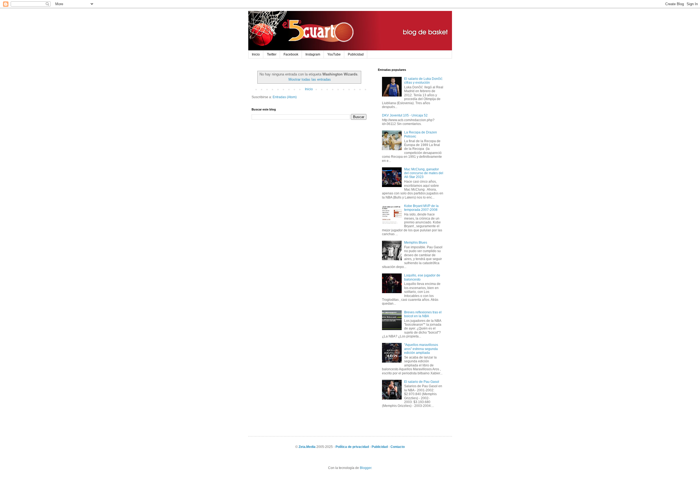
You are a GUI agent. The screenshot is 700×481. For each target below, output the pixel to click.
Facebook (291, 54)
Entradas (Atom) (285, 97)
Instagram (312, 54)
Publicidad (356, 54)
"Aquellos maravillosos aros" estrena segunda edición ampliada (421, 349)
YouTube (334, 54)
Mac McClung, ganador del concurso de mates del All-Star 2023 (423, 173)
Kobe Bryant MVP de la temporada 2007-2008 (421, 208)
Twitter (271, 54)
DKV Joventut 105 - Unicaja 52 (405, 115)
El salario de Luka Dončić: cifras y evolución (423, 80)
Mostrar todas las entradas (309, 79)
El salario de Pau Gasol (421, 382)
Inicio (256, 54)
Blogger (365, 468)
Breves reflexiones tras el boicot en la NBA (423, 314)
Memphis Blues (415, 242)
